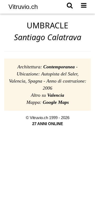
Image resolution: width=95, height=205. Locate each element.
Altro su (47, 95)
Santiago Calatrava (47, 37)
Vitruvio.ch (23, 6)
